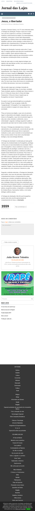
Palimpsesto (17, 480)
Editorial (17, 380)
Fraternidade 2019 (6, 312)
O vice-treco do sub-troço (8, 306)
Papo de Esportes (17, 482)
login (6, 222)
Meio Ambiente (18, 469)
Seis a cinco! (4, 315)
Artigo (17, 397)
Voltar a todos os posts (9, 17)
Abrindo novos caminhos (17, 440)
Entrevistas (18, 385)
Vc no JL (17, 428)
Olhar (17, 475)
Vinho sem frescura (17, 500)
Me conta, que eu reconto (17, 466)
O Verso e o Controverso (17, 472)
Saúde (17, 402)
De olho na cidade (17, 450)
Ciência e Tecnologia (17, 420)
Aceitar (28, 509)
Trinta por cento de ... (7, 318)
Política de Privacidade (20, 509)
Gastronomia (17, 463)
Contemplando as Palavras (17, 448)
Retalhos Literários (17, 495)
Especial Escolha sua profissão (17, 430)
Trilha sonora (17, 498)
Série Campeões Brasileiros (17, 416)
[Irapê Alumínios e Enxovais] (17, 283)
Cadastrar (9, 1)
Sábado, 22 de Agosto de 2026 (24, 3)
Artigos (17, 394)
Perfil (17, 390)
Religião (17, 404)
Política (17, 388)
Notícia (17, 370)
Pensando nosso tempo (17, 485)
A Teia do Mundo (17, 437)
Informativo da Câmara (17, 399)
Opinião (18, 477)
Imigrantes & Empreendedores (17, 425)
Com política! (17, 445)
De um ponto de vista (17, 453)
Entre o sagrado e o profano (17, 455)
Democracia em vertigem (8, 309)
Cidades (17, 372)
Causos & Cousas (17, 443)
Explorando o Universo (18, 461)
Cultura (17, 375)
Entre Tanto (17, 458)
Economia (17, 378)
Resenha (17, 492)
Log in (2, 1)
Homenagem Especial (17, 414)
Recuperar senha (18, 1)
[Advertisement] (17, 341)
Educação (17, 383)
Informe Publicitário (17, 423)
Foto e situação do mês (17, 411)
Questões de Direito (17, 487)
